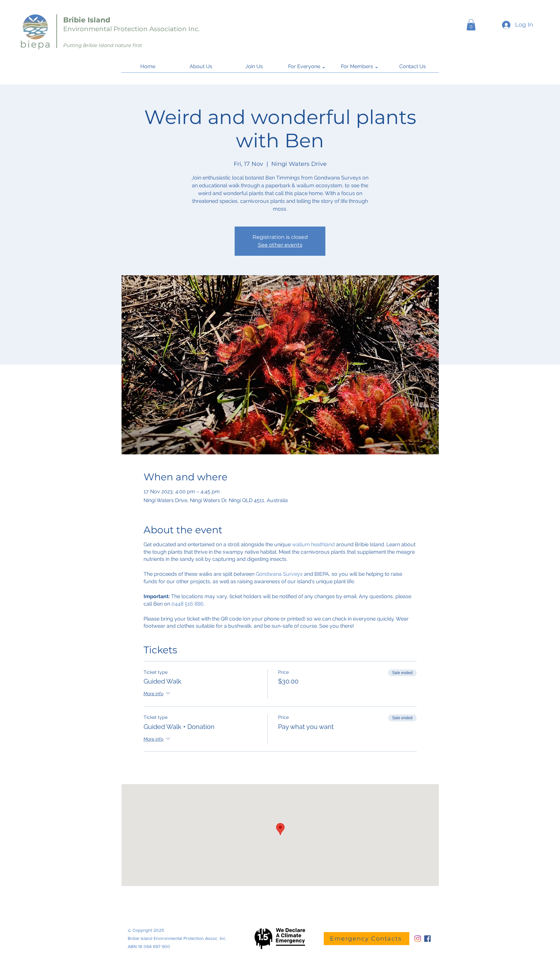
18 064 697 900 (154, 946)
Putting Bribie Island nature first (102, 45)
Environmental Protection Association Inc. (131, 29)
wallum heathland (313, 544)
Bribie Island (86, 20)
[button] (471, 25)
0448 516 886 (187, 604)
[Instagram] (417, 938)
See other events (280, 245)
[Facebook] (427, 938)
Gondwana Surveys (279, 574)
